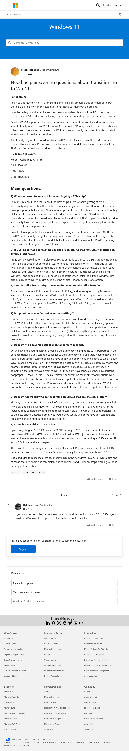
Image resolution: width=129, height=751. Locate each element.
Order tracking (50, 660)
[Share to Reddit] (64, 622)
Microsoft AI (9, 691)
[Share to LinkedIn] (48, 622)
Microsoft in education (93, 638)
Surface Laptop (10, 643)
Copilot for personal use (14, 660)
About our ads (9, 745)
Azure (46, 691)
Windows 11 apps (11, 676)
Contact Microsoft (22, 742)
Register (107, 5)
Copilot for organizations (14, 654)
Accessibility (89, 724)
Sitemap (7, 742)
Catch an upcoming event (27, 592)
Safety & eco (93, 742)
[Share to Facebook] (53, 622)
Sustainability (89, 729)
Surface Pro (8, 638)
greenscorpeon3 (30, 69)
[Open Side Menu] (8, 5)
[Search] (98, 5)
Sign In (117, 5)
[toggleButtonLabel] (120, 14)
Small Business (10, 729)
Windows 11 (15, 14)
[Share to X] (59, 622)
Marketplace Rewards (53, 724)
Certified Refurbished (52, 665)
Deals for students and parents (97, 670)
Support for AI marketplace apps (57, 707)
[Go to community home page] (15, 5)
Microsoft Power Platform (14, 713)
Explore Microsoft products (15, 670)
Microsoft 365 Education (94, 654)
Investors (88, 713)
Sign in (23, 549)
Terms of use (65, 742)
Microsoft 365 (9, 707)
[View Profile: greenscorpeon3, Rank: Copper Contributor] (15, 71)
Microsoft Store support (53, 649)
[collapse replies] (8, 505)
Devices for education (93, 643)
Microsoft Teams (10, 718)
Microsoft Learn (50, 702)
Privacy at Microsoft (92, 707)
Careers (87, 691)
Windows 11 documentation (28, 601)
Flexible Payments (51, 676)
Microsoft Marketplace (53, 718)
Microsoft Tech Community (55, 713)
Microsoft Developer (52, 697)
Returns (47, 654)
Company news (90, 702)
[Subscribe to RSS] (75, 622)
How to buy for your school (95, 660)
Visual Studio (49, 729)
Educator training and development (98, 665)
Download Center (51, 643)
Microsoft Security (11, 697)
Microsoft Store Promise (54, 670)
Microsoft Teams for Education (96, 649)
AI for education (90, 676)
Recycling (106, 742)
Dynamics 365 (9, 702)
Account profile (50, 638)
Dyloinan (28, 505)
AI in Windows (10, 665)
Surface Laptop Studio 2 (13, 649)
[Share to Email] (81, 622)
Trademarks (79, 742)
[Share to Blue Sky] (70, 622)
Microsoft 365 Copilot (13, 724)
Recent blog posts (23, 583)
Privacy (36, 742)
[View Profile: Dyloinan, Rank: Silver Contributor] (18, 506)
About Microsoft (90, 697)
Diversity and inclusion (93, 718)
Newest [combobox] (117, 495)
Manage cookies (49, 742)
